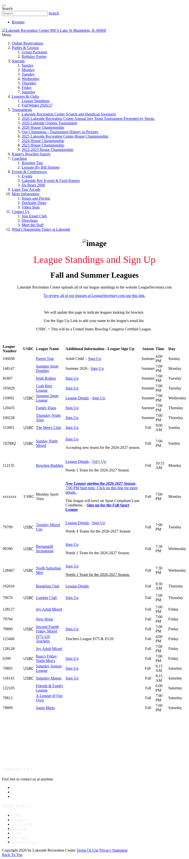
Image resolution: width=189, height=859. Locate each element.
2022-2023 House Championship (47, 149)
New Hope (44, 619)
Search (53, 13)
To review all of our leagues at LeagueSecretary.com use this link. (94, 295)
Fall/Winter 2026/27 (37, 105)
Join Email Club (34, 216)
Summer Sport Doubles (47, 368)
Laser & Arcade (24, 842)
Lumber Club (46, 598)
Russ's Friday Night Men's (46, 658)
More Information (25, 194)
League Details (77, 398)
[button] (94, 429)
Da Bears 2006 (33, 185)
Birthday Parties (34, 56)
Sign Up (94, 359)
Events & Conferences (29, 172)
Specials (18, 61)
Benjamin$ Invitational (44, 548)
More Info (20, 837)
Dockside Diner (34, 203)
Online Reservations (27, 43)
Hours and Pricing (36, 198)
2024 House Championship (43, 141)
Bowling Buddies (49, 465)
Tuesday (28, 74)
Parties (17, 815)
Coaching (19, 158)
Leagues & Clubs (25, 96)
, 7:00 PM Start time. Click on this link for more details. (101, 487)
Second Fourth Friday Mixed (47, 629)
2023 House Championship (43, 145)
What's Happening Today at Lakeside (41, 229)
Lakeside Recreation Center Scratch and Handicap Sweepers (69, 114)
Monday (28, 70)
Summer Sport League (47, 398)
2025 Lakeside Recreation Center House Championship (65, 136)
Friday (27, 87)
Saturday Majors (49, 678)
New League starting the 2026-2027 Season (100, 483)
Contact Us (20, 212)
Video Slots (31, 207)
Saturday (28, 92)
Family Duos (46, 408)
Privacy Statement (113, 850)
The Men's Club (48, 427)
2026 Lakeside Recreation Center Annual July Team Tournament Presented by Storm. (88, 118)
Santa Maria (45, 708)
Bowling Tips (32, 163)
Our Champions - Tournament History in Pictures (60, 132)
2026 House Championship (43, 127)
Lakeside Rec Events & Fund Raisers (51, 180)
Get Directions (23, 796)
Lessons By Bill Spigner (41, 167)
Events (27, 176)
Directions (30, 220)
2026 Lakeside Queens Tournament (49, 123)
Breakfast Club (47, 586)
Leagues (18, 820)
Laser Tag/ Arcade (26, 189)
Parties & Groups (25, 48)
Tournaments (22, 110)
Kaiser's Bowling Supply (31, 154)
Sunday (27, 65)
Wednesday (31, 79)
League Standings (35, 101)
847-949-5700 (23, 787)
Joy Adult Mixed (49, 609)
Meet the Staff (33, 225)
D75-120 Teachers (43, 638)
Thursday (29, 83)
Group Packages (34, 52)
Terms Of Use (87, 850)
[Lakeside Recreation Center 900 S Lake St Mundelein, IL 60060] (54, 30)
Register (18, 22)
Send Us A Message (27, 792)
